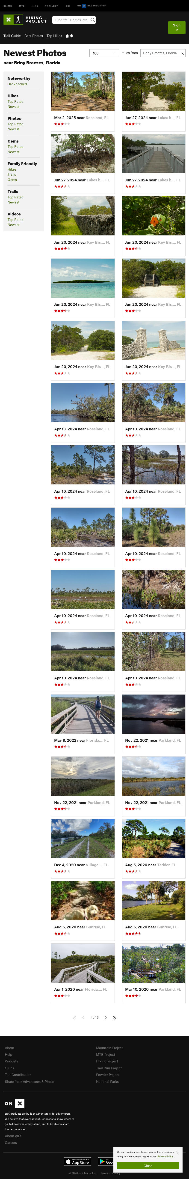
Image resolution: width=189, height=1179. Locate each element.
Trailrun (52, 5)
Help (8, 1054)
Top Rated (16, 101)
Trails (12, 174)
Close (148, 1166)
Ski (68, 5)
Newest (13, 106)
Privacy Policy (165, 1156)
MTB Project (105, 1054)
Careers (11, 1142)
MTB (22, 5)
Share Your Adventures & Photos (30, 1081)
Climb (7, 5)
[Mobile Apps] (69, 36)
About (9, 1048)
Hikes (12, 169)
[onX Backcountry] (91, 6)
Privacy (116, 1173)
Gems (12, 179)
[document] (148, 1159)
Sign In (176, 27)
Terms (104, 1173)
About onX (13, 1136)
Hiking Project (107, 1061)
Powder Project (107, 1075)
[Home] (27, 19)
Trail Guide (12, 36)
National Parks (107, 1081)
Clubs (9, 1068)
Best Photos (33, 36)
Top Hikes (54, 36)
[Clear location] (183, 53)
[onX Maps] (14, 1107)
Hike (35, 5)
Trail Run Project (109, 1068)
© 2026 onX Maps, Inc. (82, 1173)
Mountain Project (109, 1048)
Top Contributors (18, 1075)
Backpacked (17, 84)
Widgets (11, 1061)
